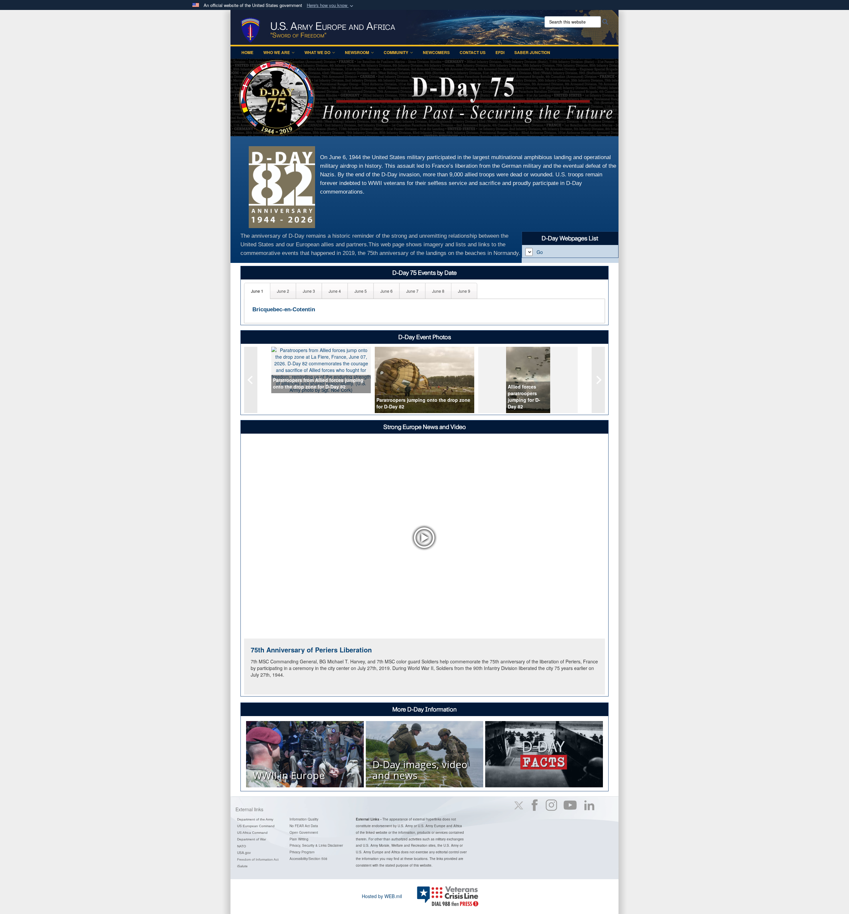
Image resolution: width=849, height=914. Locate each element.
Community (396, 52)
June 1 (257, 291)
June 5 (361, 291)
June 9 (464, 291)
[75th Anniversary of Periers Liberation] (424, 538)
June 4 (335, 291)
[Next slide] (598, 380)
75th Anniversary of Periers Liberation (311, 649)
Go (540, 252)
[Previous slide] (250, 380)
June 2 (283, 291)
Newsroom (357, 52)
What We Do (317, 52)
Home (247, 52)
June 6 (386, 291)
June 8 (438, 291)
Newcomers (436, 52)
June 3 (309, 291)
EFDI (499, 52)
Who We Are (276, 52)
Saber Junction (532, 52)
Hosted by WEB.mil (382, 896)
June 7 (412, 291)
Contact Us (473, 52)
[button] (331, 5)
